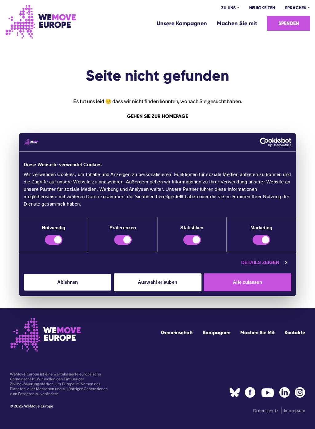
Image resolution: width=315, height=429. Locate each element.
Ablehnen (67, 282)
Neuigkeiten (262, 7)
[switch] (123, 240)
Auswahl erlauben (157, 282)
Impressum (294, 410)
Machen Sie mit (237, 23)
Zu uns (228, 7)
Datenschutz (265, 410)
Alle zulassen (247, 282)
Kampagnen (216, 332)
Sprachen (295, 7)
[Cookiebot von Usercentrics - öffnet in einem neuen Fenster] (264, 142)
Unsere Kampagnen (182, 23)
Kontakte (295, 332)
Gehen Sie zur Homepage (157, 116)
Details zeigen (260, 262)
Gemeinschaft (177, 332)
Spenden (288, 23)
